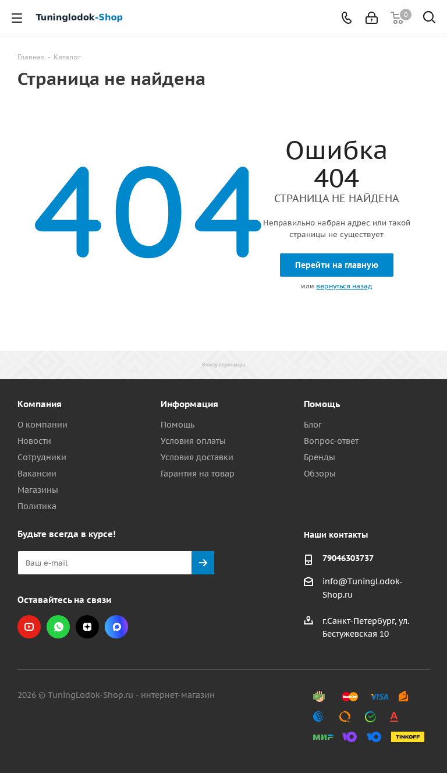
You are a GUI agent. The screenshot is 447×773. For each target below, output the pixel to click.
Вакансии (36, 473)
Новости (34, 441)
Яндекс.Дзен (87, 626)
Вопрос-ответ (331, 441)
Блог (313, 424)
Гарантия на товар (198, 473)
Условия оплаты (193, 441)
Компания (39, 404)
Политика (36, 506)
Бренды (319, 457)
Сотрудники (41, 457)
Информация (189, 404)
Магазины (37, 490)
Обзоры (320, 473)
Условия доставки (197, 457)
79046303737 (348, 558)
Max (116, 626)
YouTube (29, 626)
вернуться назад (344, 285)
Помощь (177, 424)
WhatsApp (58, 626)
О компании (42, 424)
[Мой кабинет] (372, 18)
